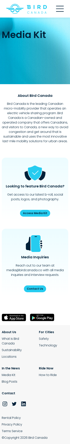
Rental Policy (11, 418)
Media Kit (8, 375)
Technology (48, 345)
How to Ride (48, 375)
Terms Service (12, 431)
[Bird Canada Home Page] (26, 9)
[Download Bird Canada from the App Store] (15, 317)
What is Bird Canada (10, 341)
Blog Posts (9, 381)
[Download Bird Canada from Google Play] (43, 317)
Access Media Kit (35, 213)
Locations (9, 356)
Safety (44, 338)
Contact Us (35, 289)
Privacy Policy (12, 424)
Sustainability (12, 350)
